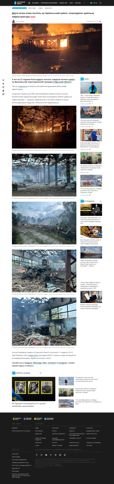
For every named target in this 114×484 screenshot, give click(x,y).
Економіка (39, 431)
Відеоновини (74, 445)
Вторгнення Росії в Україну (49, 3)
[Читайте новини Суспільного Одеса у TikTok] (65, 455)
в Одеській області (61, 82)
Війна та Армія (32, 8)
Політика (38, 442)
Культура (78, 3)
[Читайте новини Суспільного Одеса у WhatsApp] (60, 455)
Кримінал (72, 428)
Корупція (55, 428)
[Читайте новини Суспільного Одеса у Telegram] (55, 455)
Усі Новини (35, 3)
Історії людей (91, 438)
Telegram (28, 363)
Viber (44, 363)
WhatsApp (37, 363)
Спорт (71, 3)
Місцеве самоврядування (58, 439)
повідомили (23, 86)
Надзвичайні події (92, 431)
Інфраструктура (91, 434)
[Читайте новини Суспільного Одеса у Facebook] (36, 455)
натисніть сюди (58, 465)
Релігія (54, 442)
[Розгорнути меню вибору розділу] (29, 3)
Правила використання (20, 462)
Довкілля (38, 434)
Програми (15, 471)
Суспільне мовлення (19, 459)
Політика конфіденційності (21, 465)
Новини (14, 428)
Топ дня (40, 8)
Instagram (62, 363)
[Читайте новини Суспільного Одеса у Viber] (50, 455)
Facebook (52, 363)
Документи (16, 468)
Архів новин (16, 457)
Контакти (15, 454)
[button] (3, 80)
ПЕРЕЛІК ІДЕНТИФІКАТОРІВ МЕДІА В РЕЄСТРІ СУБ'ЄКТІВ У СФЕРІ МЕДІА (21, 475)
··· (85, 3)
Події (37, 428)
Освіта (54, 431)
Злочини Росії (48, 8)
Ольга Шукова (20, 21)
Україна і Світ (63, 3)
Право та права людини (40, 439)
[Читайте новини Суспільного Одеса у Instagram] (41, 455)
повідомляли (33, 355)
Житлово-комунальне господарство (77, 434)
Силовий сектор (75, 438)
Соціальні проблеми (93, 442)
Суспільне (57, 464)
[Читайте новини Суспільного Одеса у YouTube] (46, 455)
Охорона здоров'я (58, 434)
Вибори (72, 431)
